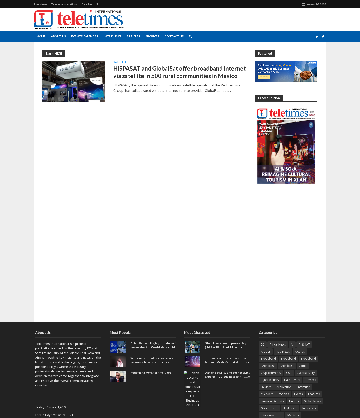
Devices (310, 380)
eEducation (283, 387)
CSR (289, 373)
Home (41, 36)
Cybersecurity (306, 373)
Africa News (278, 344)
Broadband (268, 359)
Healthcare (290, 408)
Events (298, 394)
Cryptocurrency (271, 373)
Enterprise (303, 387)
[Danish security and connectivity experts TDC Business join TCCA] (192, 388)
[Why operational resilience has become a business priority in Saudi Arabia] (118, 361)
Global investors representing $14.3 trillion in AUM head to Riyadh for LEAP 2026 (225, 347)
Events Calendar (84, 36)
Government (269, 408)
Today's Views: (46, 407)
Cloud (302, 366)
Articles (133, 36)
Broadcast (268, 366)
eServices (267, 394)
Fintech (294, 401)
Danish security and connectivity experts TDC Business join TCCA (227, 374)
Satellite (87, 4)
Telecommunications (64, 4)
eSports (284, 394)
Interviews (40, 4)
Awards (300, 351)
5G (263, 344)
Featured (314, 394)
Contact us (174, 36)
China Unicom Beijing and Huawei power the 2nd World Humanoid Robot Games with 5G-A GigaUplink (153, 349)
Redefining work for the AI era (151, 372)
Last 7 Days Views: (49, 415)
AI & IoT (304, 344)
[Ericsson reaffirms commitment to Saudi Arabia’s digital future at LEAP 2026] (192, 361)
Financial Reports (272, 401)
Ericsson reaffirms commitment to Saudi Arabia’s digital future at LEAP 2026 (228, 362)
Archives (152, 36)
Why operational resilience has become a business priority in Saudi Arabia (151, 362)
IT (97, 4)
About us (58, 36)
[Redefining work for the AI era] (118, 376)
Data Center (292, 380)
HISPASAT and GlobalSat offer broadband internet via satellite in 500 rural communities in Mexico (179, 72)
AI (292, 344)
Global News (312, 401)
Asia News (283, 351)
